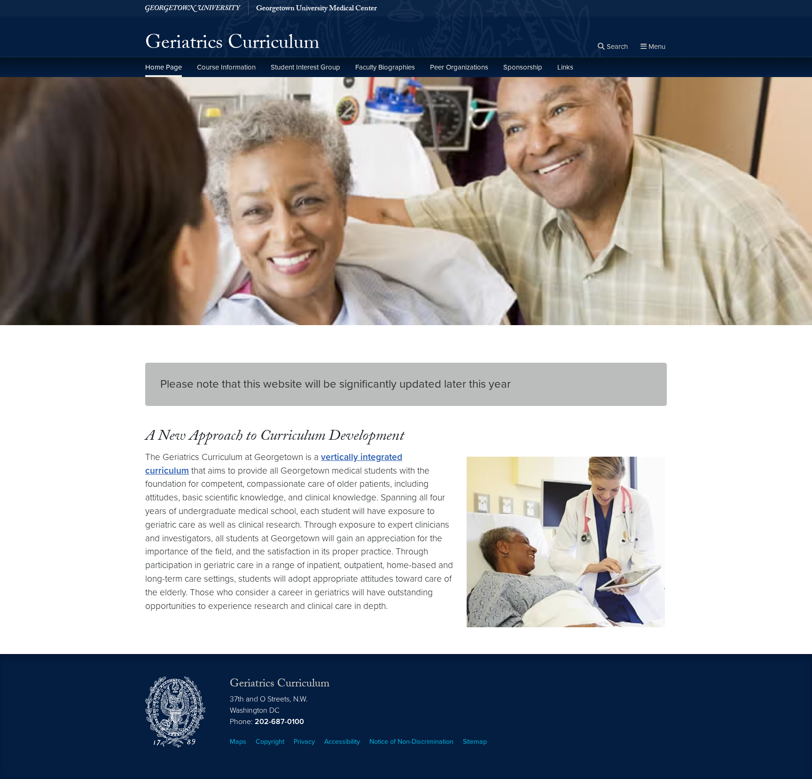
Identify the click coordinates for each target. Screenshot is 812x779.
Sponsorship (522, 67)
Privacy (304, 742)
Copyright (270, 742)
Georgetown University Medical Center (316, 9)
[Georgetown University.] (193, 8)
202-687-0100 (279, 721)
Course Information (226, 67)
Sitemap (475, 742)
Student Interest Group (305, 67)
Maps (238, 742)
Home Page (163, 67)
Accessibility (342, 742)
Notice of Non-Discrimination (411, 742)
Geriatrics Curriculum (232, 45)
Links (565, 67)
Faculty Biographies (385, 67)
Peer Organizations (459, 67)
